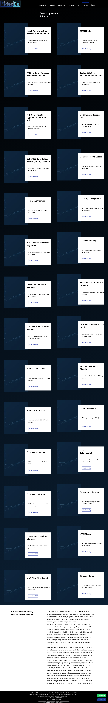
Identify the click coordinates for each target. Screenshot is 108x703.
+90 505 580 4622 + (49, 697)
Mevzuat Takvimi (51, 701)
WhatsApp (102, 695)
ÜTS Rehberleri (42, 701)
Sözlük (57, 701)
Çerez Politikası (59, 702)
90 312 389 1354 (59, 697)
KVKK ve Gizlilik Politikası (48, 702)
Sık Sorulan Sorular (64, 701)
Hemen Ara (102, 699)
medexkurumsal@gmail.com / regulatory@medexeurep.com (54, 696)
